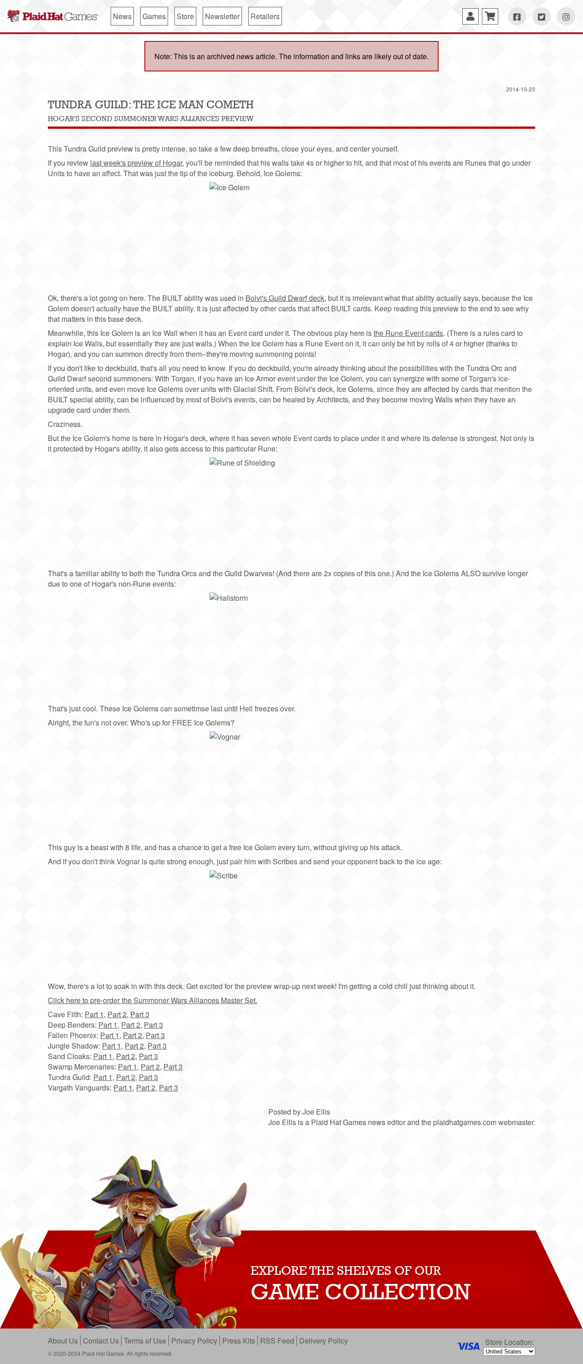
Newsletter (222, 16)
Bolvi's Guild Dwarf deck (284, 298)
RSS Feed (277, 1340)
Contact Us (101, 1340)
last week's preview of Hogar (136, 162)
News (122, 16)
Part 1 (94, 1014)
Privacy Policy (194, 1340)
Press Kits (238, 1340)
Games (154, 16)
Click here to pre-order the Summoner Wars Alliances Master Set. (152, 1000)
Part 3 (139, 1014)
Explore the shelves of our (346, 1270)
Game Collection (360, 1291)
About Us (63, 1340)
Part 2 (117, 1014)
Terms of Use (145, 1340)
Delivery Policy (323, 1340)
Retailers (265, 16)
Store (185, 16)
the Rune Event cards (408, 333)
